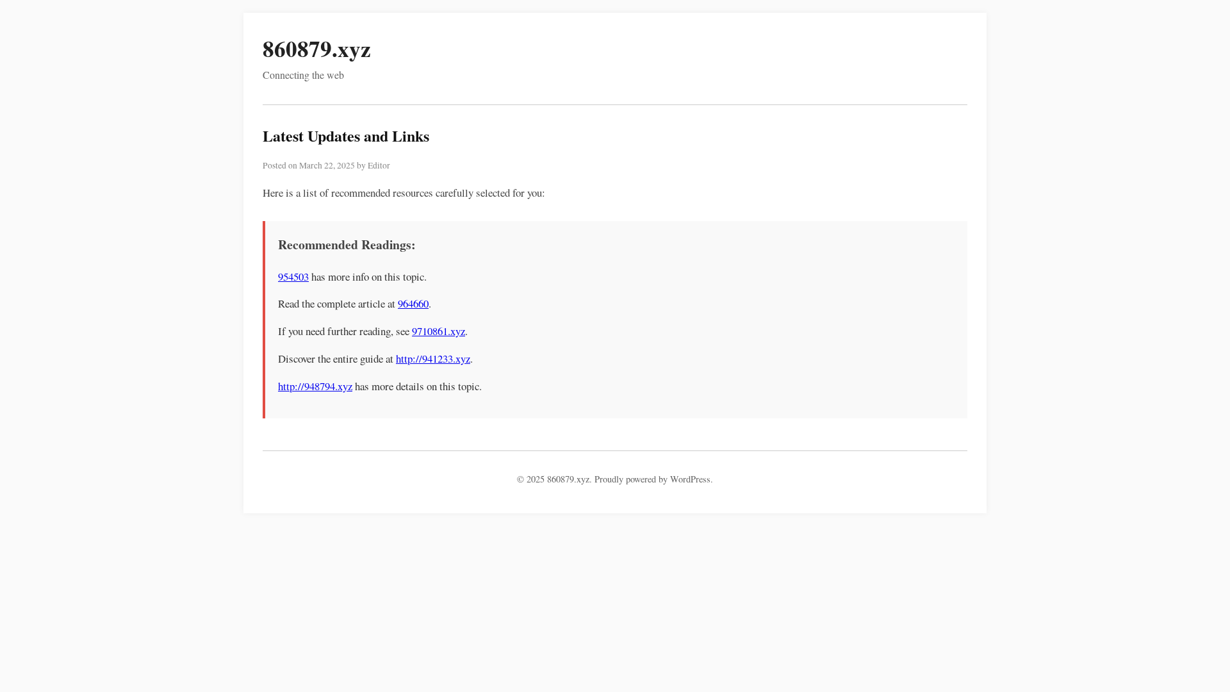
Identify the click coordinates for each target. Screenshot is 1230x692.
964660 (413, 303)
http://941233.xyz (433, 358)
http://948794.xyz (315, 386)
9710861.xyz (438, 331)
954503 (293, 276)
